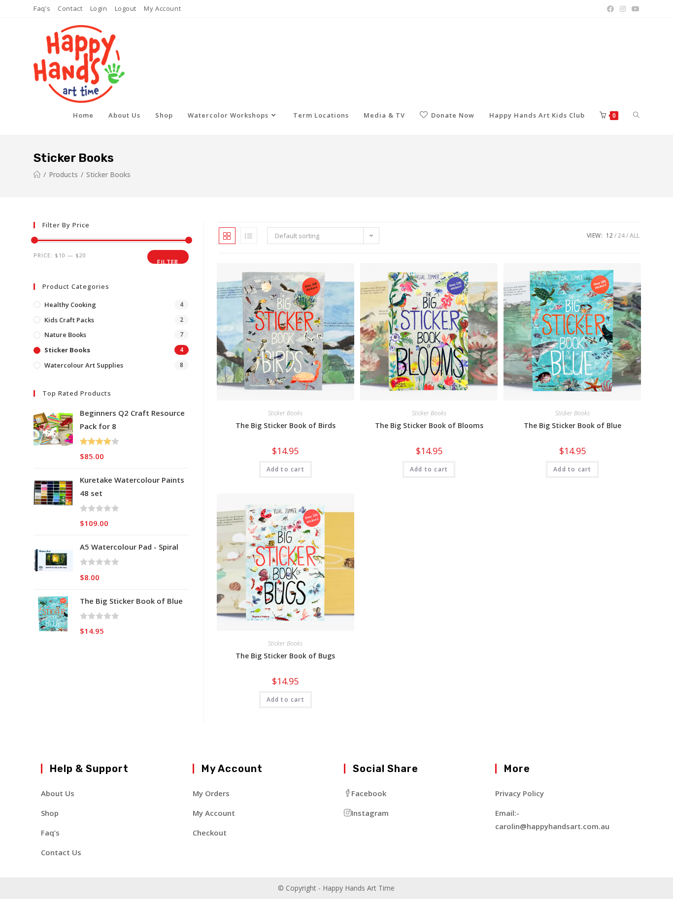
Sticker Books (285, 413)
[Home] (37, 174)
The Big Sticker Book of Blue (572, 425)
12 (609, 235)
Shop (50, 813)
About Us (57, 793)
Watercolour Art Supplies (83, 365)
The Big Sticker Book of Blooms (429, 425)
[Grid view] (227, 235)
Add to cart (285, 469)
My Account (162, 8)
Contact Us (61, 852)
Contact (70, 8)
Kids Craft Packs (69, 319)
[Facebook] (610, 9)
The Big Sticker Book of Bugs (285, 655)
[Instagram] (623, 9)
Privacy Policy (519, 793)
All (634, 235)
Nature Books (65, 334)
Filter (167, 261)
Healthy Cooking (70, 304)
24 (621, 235)
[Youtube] (634, 9)
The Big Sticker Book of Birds (286, 425)
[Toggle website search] (636, 115)
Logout (126, 8)
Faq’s (42, 8)
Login (98, 8)
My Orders (211, 793)
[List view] (248, 235)
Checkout (210, 832)
